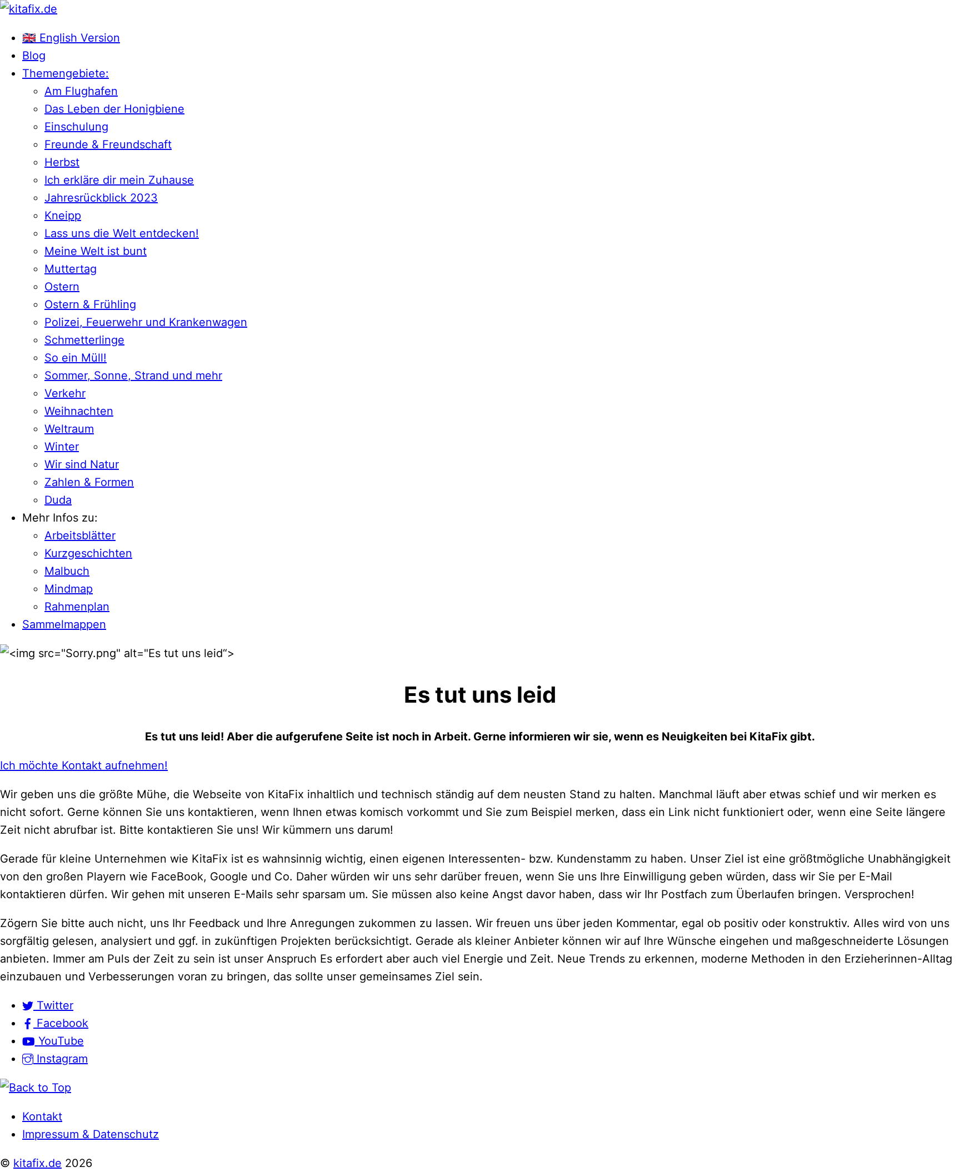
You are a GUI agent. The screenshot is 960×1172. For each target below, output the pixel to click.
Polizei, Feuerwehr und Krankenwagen (145, 322)
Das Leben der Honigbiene (114, 109)
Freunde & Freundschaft (108, 144)
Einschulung (76, 126)
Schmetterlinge (84, 340)
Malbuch (66, 571)
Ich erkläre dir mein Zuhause (119, 180)
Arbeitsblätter (80, 535)
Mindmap (68, 588)
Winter (61, 446)
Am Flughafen (81, 91)
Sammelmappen (64, 624)
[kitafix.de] (28, 9)
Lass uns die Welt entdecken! (121, 233)
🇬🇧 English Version (71, 37)
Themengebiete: (65, 73)
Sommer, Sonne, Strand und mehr (133, 375)
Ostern (61, 286)
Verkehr (65, 393)
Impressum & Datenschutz (90, 1134)
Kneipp (62, 215)
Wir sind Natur (81, 464)
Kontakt (42, 1116)
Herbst (61, 162)
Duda (58, 500)
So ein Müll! (75, 357)
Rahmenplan (76, 606)
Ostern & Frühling (90, 304)
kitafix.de (37, 1163)
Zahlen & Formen (89, 482)
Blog (34, 55)
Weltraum (69, 428)
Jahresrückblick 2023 (101, 197)
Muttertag (70, 269)
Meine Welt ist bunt (95, 251)
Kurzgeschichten (88, 553)
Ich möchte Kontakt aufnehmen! (84, 765)
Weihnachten (78, 411)
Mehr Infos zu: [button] (60, 517)
